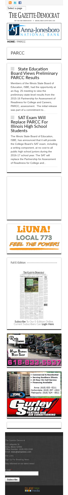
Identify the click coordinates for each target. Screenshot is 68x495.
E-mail (8, 470)
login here (48, 324)
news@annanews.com (21, 452)
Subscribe (20, 322)
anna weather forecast (34, 216)
